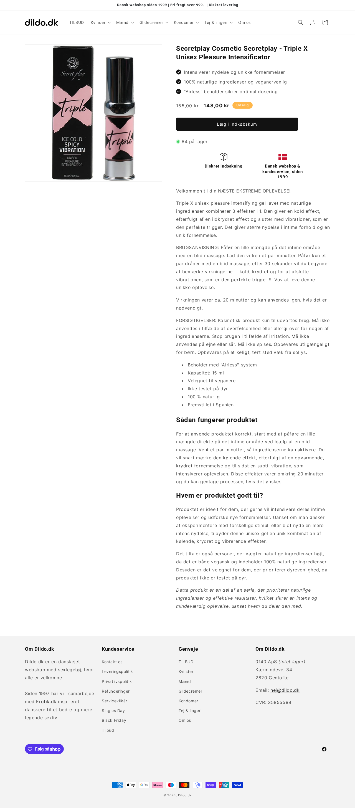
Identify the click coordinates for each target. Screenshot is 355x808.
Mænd (185, 681)
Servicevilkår (114, 700)
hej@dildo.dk (285, 690)
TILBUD (186, 661)
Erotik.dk (46, 701)
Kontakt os (112, 661)
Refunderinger (116, 691)
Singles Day (113, 710)
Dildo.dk (185, 795)
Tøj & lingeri (190, 710)
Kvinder (186, 671)
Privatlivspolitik (117, 681)
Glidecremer (190, 691)
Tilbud (108, 730)
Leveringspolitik (117, 671)
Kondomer (188, 700)
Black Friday (114, 720)
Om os (185, 720)
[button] (100, 22)
